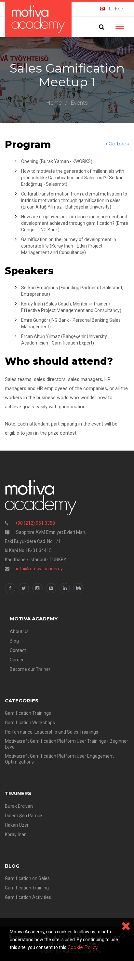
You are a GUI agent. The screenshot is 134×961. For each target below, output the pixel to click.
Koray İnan (16, 834)
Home (54, 102)
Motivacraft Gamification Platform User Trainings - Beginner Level (66, 744)
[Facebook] (10, 588)
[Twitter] (24, 588)
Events (79, 102)
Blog (14, 640)
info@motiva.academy (39, 568)
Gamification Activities (28, 897)
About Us (19, 631)
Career (17, 659)
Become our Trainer (30, 669)
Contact (18, 650)
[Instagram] (37, 588)
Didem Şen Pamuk (24, 815)
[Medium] (78, 588)
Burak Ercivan (19, 806)
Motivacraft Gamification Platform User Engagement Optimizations (59, 759)
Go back (118, 144)
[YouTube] (51, 588)
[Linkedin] (65, 588)
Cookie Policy (82, 947)
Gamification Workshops (30, 722)
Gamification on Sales (27, 878)
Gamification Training (27, 887)
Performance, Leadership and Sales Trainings (51, 732)
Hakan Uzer (17, 825)
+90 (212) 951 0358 (35, 523)
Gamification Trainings (28, 713)
